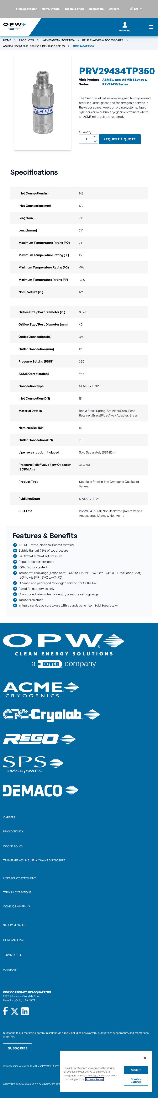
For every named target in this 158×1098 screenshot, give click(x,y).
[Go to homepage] (14, 26)
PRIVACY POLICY (13, 831)
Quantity (85, 132)
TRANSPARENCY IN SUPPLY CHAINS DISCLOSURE (34, 860)
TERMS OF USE (12, 954)
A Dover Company (50, 1083)
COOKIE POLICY (13, 846)
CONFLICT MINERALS (16, 906)
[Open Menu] (151, 27)
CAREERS (9, 817)
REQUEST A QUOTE (119, 139)
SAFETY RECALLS (14, 925)
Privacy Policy (50, 1065)
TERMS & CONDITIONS (17, 892)
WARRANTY (10, 969)
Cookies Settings (136, 1080)
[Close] (145, 1058)
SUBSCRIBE (18, 1048)
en (136, 8)
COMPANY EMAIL (14, 940)
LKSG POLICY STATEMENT (19, 878)
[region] (106, 1071)
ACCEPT (136, 1069)
